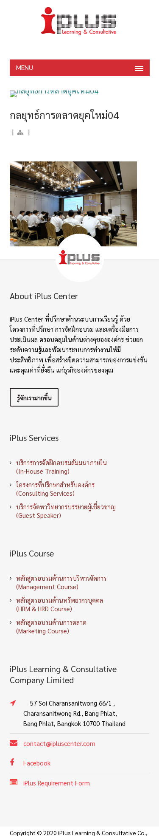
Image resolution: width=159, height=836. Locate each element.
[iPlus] (80, 21)
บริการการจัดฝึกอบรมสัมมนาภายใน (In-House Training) (61, 466)
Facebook (36, 763)
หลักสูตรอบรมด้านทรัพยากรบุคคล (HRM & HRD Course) (59, 604)
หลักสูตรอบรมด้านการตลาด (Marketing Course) (51, 626)
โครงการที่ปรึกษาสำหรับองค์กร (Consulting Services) (55, 488)
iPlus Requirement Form (56, 783)
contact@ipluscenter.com (59, 743)
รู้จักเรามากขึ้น (34, 397)
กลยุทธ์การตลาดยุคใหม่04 (64, 114)
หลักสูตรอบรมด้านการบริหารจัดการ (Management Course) (61, 582)
